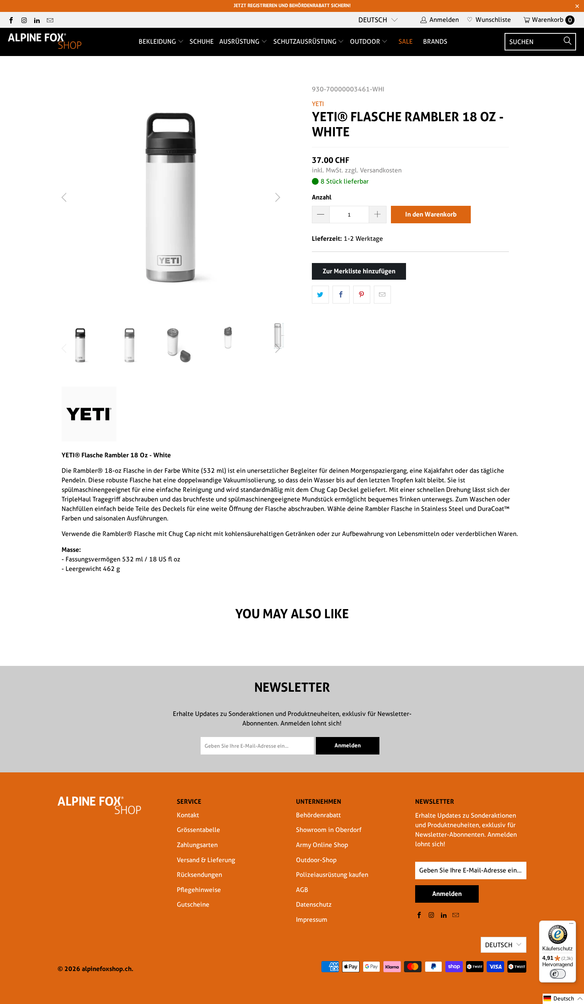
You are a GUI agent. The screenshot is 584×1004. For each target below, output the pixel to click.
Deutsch (372, 20)
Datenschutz (314, 904)
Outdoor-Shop (316, 860)
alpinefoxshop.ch (106, 969)
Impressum (311, 919)
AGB (302, 890)
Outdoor (366, 41)
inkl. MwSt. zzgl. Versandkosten (357, 170)
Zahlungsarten (197, 845)
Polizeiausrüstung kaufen (332, 874)
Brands (435, 41)
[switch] (558, 974)
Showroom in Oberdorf (329, 830)
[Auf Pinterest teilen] (361, 295)
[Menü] (571, 925)
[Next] (276, 197)
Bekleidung (158, 41)
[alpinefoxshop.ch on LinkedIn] (36, 19)
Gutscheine (193, 904)
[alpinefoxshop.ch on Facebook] (10, 19)
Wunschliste (489, 19)
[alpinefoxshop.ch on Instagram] (23, 19)
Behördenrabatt (318, 815)
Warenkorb (552, 19)
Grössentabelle (198, 830)
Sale (405, 41)
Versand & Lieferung (206, 860)
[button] (563, 999)
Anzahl (321, 197)
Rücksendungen (199, 874)
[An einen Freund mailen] (382, 295)
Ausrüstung (240, 41)
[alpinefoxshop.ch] (44, 41)
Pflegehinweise (199, 890)
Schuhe (202, 41)
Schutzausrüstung (305, 41)
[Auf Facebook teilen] (341, 295)
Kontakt (188, 815)
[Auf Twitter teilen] (320, 295)
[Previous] (65, 197)
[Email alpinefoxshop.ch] (49, 19)
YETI (318, 104)
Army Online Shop (322, 845)
